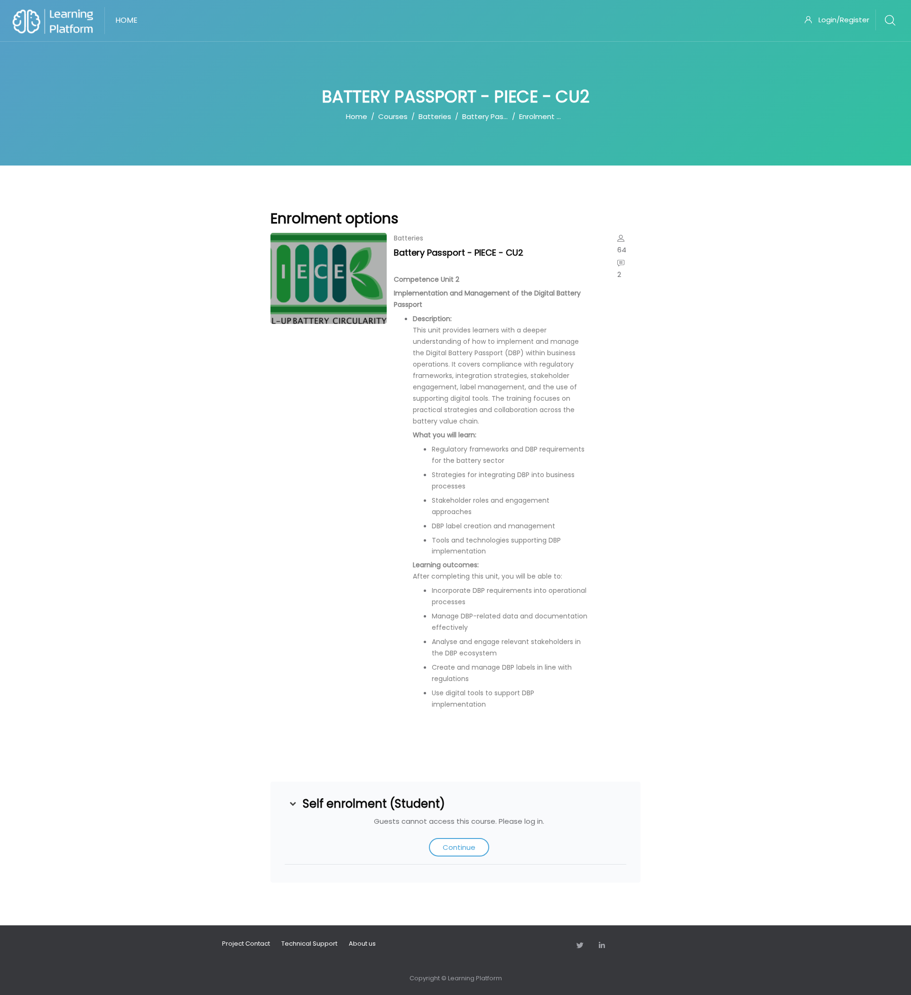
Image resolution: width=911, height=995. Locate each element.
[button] (293, 803)
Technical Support (309, 943)
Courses (393, 116)
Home (356, 116)
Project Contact (246, 943)
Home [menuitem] (126, 20)
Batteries (434, 116)
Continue (459, 847)
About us (362, 943)
